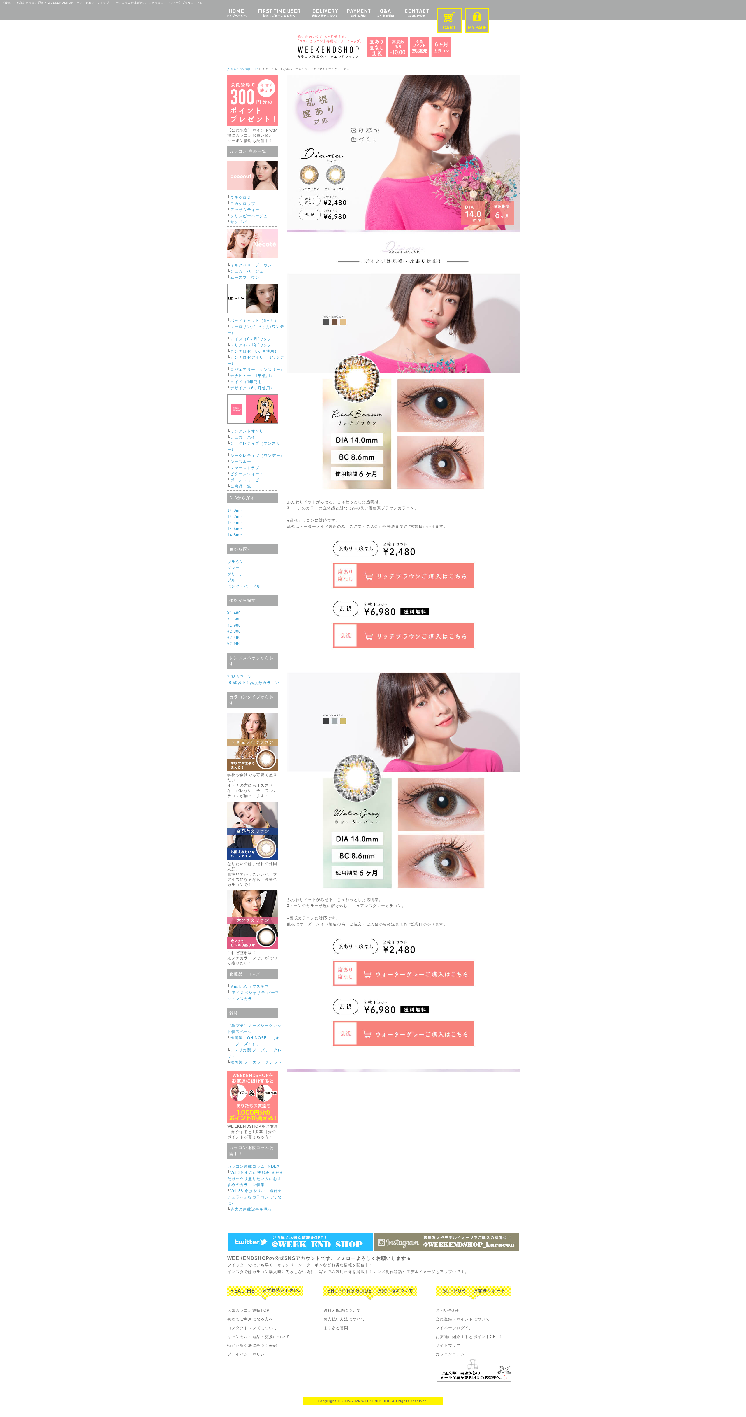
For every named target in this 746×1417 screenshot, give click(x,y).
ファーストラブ (244, 468)
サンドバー (240, 222)
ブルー (233, 580)
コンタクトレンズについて (252, 1328)
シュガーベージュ (246, 271)
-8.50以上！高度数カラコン (253, 683)
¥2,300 (234, 631)
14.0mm (235, 510)
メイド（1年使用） (248, 382)
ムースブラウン (244, 277)
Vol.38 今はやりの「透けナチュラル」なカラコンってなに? (254, 1197)
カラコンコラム (450, 1354)
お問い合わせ (448, 1310)
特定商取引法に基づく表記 (252, 1345)
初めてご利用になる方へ (250, 1319)
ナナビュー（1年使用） (252, 375)
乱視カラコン (239, 676)
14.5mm (235, 529)
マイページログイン (454, 1328)
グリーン (235, 574)
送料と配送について (342, 1310)
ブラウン (235, 562)
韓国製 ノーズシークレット (256, 1062)
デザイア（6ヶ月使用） (252, 388)
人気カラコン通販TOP (242, 69)
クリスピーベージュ (249, 216)
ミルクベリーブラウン (251, 265)
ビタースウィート (246, 474)
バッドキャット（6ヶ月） (254, 320)
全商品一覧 (240, 486)
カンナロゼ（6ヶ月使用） (254, 351)
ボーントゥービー (246, 480)
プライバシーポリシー (248, 1354)
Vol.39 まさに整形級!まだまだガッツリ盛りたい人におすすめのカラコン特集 (255, 1178)
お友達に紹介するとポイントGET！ (469, 1336)
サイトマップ (448, 1345)
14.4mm (235, 522)
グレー (233, 568)
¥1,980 (234, 625)
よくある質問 (336, 1328)
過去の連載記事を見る (251, 1209)
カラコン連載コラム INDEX (253, 1166)
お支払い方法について (344, 1319)
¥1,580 (234, 619)
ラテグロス (240, 197)
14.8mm (235, 535)
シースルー (240, 462)
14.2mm (235, 516)
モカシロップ (242, 203)
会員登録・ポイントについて (463, 1319)
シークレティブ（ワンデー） (257, 455)
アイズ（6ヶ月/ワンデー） (255, 339)
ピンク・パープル (244, 586)
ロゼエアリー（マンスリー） (257, 369)
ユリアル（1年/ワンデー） (255, 345)
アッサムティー (244, 210)
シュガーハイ (242, 437)
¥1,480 (234, 613)
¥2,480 (234, 637)
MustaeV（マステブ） (251, 986)
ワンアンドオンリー (249, 431)
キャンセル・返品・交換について (258, 1336)
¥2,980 (234, 643)
